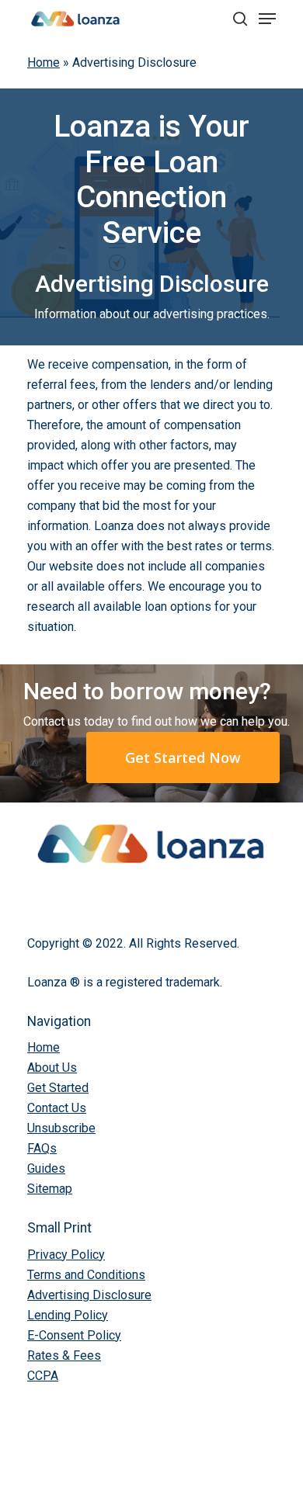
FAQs (42, 1148)
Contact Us (56, 1108)
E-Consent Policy (74, 1335)
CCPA (42, 1375)
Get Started (58, 1087)
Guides (46, 1168)
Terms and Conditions (86, 1274)
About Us (52, 1067)
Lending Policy (67, 1315)
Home (43, 62)
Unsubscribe (61, 1128)
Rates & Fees (64, 1355)
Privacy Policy (66, 1254)
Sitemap (49, 1188)
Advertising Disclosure (89, 1295)
